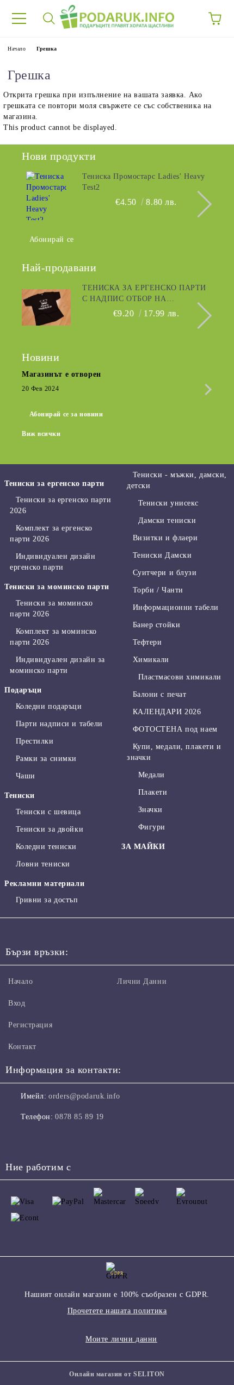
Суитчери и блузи (165, 573)
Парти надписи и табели (59, 724)
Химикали (151, 660)
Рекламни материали (44, 883)
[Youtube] (67, 1138)
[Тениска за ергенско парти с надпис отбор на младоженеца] (46, 307)
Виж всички (41, 434)
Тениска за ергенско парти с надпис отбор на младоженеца (144, 294)
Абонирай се (51, 239)
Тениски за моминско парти (56, 587)
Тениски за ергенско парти (54, 483)
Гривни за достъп (47, 900)
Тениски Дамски (162, 555)
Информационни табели (176, 607)
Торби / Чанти (158, 590)
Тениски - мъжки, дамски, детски (177, 480)
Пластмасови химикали (179, 677)
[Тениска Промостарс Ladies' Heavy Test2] (46, 195)
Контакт (22, 1047)
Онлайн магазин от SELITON (117, 1374)
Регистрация (30, 1025)
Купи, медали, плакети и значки (174, 752)
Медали (151, 775)
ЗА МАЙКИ (143, 847)
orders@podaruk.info (84, 1096)
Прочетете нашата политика (117, 1311)
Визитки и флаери (165, 538)
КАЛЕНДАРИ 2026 (167, 712)
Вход (16, 1003)
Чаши (25, 776)
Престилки (35, 741)
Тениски (19, 795)
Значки (150, 810)
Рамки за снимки (46, 758)
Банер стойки (156, 625)
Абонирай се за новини (66, 414)
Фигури (151, 827)
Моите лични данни (121, 1339)
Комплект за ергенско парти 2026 (51, 533)
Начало (17, 49)
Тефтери (147, 642)
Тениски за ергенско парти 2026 (61, 505)
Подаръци (22, 690)
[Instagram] (43, 1138)
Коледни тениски (46, 847)
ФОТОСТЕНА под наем (175, 729)
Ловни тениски (43, 864)
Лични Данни (142, 981)
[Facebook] (19, 1138)
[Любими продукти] (185, 18)
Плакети (152, 792)
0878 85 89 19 (79, 1117)
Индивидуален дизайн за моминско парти (57, 665)
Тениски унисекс (168, 503)
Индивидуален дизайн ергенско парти (52, 561)
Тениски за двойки (49, 829)
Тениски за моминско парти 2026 (51, 608)
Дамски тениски (167, 520)
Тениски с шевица (48, 812)
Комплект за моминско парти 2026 (53, 636)
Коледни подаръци (49, 706)
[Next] (198, 204)
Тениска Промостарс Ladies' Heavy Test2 (143, 181)
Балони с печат (159, 694)
